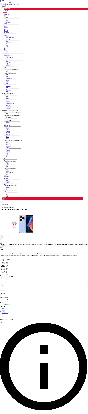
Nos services (3, 308)
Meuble (5, 184)
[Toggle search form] (1, 4)
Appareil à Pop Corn (8, 138)
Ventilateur (5, 15)
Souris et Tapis (7, 80)
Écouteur (7, 63)
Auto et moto (7, 194)
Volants (6, 104)
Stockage (7, 85)
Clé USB (7, 87)
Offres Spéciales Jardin (4, 197)
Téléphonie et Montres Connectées (8, 55)
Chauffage (6, 18)
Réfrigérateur (5, 26)
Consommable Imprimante (9, 75)
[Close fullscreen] (1, 241)
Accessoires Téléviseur (8, 42)
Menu (7, 41)
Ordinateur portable (6, 68)
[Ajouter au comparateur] (11, 246)
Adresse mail (1, 319)
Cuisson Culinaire (8, 127)
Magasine (7, 52)
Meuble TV (5, 50)
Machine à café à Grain (8, 146)
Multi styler (7, 165)
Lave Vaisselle (6, 31)
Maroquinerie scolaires (8, 90)
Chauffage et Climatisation (7, 14)
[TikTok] (3, 321)
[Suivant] (1, 239)
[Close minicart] (1, 202)
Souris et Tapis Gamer (8, 106)
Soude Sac (7, 130)
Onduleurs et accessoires (8, 114)
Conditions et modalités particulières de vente (6, 312)
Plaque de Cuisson (6, 29)
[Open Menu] (2, 7)
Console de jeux (7, 98)
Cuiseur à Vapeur (8, 132)
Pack (4, 158)
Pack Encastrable (6, 30)
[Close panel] (1, 205)
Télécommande (7, 44)
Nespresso (7, 145)
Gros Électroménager (6, 25)
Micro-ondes (7, 129)
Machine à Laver (6, 27)
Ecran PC (7, 71)
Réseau (5, 118)
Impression (6, 73)
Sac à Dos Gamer (8, 108)
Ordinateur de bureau (7, 69)
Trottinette (7, 195)
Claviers (7, 83)
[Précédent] (1, 238)
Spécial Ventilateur (4, 198)
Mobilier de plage (8, 187)
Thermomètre (7, 173)
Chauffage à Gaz (7, 20)
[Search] (10, 3)
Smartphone (7, 58)
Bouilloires (7, 142)
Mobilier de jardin (6, 185)
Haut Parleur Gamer (8, 105)
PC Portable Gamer (8, 101)
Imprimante (7, 76)
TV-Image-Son (6, 34)
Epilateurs (7, 166)
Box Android (7, 38)
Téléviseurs (5, 35)
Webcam (7, 81)
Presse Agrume (7, 147)
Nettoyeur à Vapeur (6, 177)
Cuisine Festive (7, 137)
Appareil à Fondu (8, 139)
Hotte (5, 28)
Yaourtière (7, 154)
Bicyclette (7, 196)
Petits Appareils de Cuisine (7, 125)
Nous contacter (3, 310)
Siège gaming (7, 109)
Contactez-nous (6, 10)
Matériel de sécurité (7, 115)
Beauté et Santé (6, 160)
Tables (6, 189)
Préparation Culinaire (8, 150)
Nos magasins (3, 309)
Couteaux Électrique (8, 151)
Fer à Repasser (6, 178)
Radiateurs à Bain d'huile (8, 21)
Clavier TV (7, 43)
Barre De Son (5, 48)
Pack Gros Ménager (6, 32)
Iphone (6, 59)
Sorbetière (7, 153)
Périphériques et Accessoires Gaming (10, 103)
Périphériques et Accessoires (9, 78)
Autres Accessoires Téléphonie (9, 64)
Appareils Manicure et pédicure (9, 172)
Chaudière (5, 23)
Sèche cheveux (7, 163)
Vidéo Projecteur (6, 49)
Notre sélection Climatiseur (7, 8)
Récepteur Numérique (8, 39)
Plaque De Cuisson (8, 131)
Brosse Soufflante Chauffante (9, 164)
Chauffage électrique (8, 22)
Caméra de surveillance (8, 117)
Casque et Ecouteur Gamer (9, 107)
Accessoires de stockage (8, 86)
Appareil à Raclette (8, 134)
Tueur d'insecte (6, 17)
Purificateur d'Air (8, 182)
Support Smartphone (8, 65)
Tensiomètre (7, 174)
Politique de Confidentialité (5, 313)
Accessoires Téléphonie (8, 62)
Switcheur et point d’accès (8, 120)
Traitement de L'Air (8, 181)
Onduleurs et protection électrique (8, 112)
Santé (5, 168)
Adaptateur (7, 45)
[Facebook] (0, 321)
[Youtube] (4, 321)
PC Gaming (7, 100)
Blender (6, 155)
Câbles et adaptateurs (8, 122)
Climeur (5, 16)
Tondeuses (7, 167)
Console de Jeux (7, 97)
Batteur (6, 156)
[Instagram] (2, 321)
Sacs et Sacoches (7, 79)
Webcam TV (7, 46)
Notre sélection (6, 9)
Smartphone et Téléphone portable (9, 57)
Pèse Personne (7, 171)
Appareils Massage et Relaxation (9, 170)
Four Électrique (7, 128)
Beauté (5, 161)
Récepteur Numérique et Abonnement (10, 37)
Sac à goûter (7, 91)
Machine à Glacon (8, 152)
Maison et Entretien (6, 176)
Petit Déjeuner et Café (7, 140)
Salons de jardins (7, 188)
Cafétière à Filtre (7, 144)
